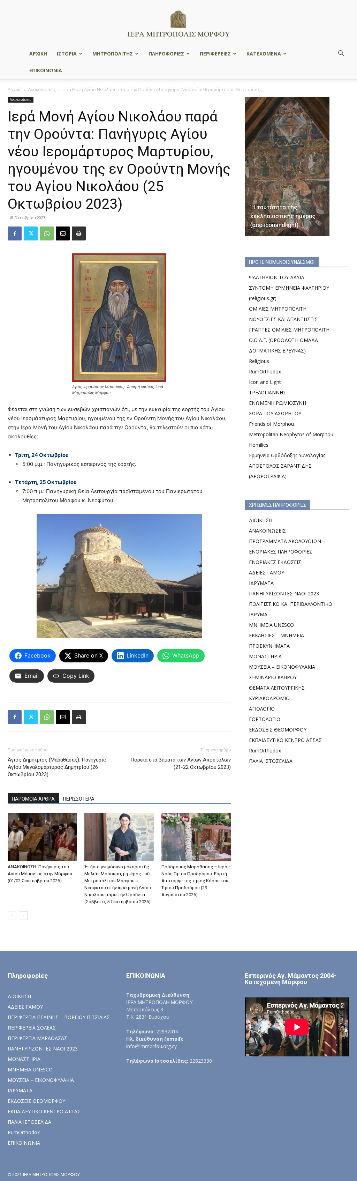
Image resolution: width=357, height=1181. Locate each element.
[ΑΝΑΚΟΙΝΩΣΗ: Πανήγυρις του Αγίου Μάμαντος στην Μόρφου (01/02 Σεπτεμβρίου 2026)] (42, 837)
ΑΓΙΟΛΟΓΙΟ (262, 708)
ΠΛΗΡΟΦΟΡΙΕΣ (166, 53)
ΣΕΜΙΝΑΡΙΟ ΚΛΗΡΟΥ (273, 677)
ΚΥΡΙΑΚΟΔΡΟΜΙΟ (269, 698)
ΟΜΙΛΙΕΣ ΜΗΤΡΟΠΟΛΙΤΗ (277, 308)
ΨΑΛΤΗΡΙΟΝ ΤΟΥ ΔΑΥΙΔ (276, 277)
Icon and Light (265, 382)
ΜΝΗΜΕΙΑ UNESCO (271, 625)
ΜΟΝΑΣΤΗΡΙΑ (265, 656)
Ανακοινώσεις (42, 89)
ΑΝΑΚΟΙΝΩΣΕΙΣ (267, 530)
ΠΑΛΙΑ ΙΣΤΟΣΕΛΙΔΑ (271, 761)
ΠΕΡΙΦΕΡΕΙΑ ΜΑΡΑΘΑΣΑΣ (37, 1038)
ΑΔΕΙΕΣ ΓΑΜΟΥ (266, 572)
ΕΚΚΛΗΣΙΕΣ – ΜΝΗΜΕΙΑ (276, 635)
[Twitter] (31, 233)
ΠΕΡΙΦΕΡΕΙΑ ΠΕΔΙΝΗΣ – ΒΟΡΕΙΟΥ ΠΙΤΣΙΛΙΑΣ (59, 1017)
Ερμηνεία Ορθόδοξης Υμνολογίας (287, 455)
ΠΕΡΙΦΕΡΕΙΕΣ (215, 53)
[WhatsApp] (47, 233)
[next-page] (23, 915)
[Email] (63, 233)
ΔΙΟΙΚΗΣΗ (260, 520)
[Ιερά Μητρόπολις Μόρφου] (178, 23)
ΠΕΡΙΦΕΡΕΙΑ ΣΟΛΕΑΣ (32, 1027)
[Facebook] (15, 233)
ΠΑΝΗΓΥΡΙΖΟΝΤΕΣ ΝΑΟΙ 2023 (284, 593)
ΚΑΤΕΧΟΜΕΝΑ (263, 53)
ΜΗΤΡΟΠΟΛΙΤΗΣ (112, 53)
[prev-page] (12, 915)
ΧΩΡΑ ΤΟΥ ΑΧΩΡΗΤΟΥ (275, 413)
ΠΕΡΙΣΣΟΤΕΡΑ (78, 799)
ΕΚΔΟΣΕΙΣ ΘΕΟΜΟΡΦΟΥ (277, 729)
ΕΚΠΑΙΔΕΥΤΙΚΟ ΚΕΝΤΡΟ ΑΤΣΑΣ (285, 740)
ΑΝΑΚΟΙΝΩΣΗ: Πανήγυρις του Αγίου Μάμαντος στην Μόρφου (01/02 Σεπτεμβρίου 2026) (40, 873)
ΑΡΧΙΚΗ (38, 53)
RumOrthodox (265, 371)
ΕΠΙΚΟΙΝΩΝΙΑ (45, 70)
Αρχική (15, 89)
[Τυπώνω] (79, 233)
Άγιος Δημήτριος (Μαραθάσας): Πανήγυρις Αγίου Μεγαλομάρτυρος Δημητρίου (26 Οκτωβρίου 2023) (57, 767)
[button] (341, 54)
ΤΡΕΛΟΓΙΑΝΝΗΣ (267, 392)
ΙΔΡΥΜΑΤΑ (261, 583)
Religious (259, 361)
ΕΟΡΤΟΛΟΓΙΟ (264, 719)
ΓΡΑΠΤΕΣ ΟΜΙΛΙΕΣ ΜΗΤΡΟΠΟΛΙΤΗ (289, 329)
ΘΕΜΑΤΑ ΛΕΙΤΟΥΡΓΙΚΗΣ (277, 687)
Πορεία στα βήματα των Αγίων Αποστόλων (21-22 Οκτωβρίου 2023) (180, 763)
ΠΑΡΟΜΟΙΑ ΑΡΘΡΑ (33, 799)
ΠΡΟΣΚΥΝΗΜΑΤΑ (269, 646)
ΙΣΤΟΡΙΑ (67, 53)
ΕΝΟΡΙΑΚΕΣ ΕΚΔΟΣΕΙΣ (275, 562)
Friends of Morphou (271, 424)
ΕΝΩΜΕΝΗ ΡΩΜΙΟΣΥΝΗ (277, 403)
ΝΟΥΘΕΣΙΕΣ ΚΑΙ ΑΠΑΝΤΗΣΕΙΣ (283, 319)
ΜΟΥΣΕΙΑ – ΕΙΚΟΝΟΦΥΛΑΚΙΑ (282, 666)
